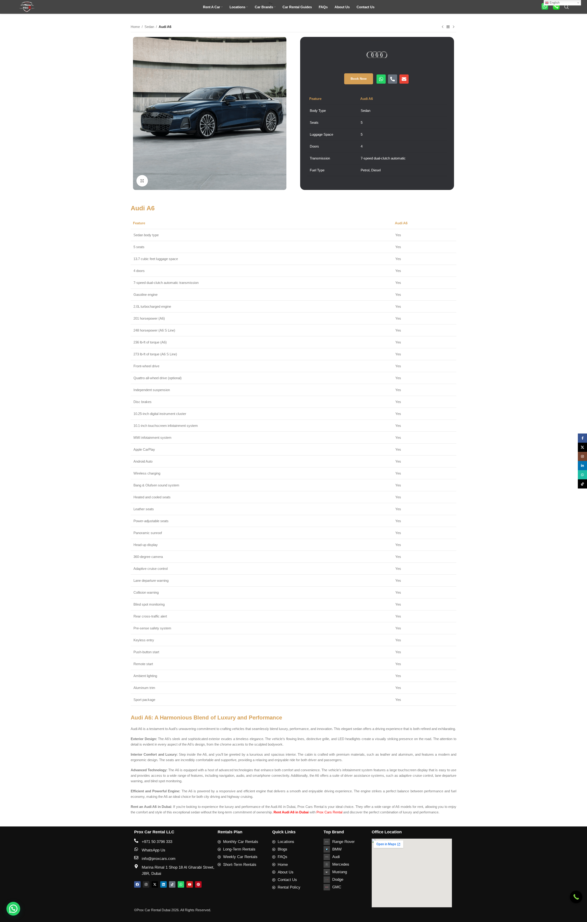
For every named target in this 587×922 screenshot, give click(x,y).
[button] (13, 909)
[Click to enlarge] (142, 181)
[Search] (566, 6)
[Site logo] (27, 6)
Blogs (282, 849)
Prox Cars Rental (329, 812)
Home (135, 27)
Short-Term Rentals (239, 864)
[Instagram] (146, 884)
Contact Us (287, 880)
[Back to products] (448, 27)
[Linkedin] (163, 884)
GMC (336, 887)
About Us (286, 872)
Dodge (337, 879)
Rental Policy (289, 887)
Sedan (149, 27)
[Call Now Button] (576, 897)
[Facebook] (137, 884)
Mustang (339, 872)
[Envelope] (404, 79)
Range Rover (343, 842)
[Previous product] (442, 27)
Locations (286, 842)
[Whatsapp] (381, 79)
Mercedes (340, 864)
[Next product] (453, 27)
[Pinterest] (198, 884)
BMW (337, 849)
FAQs (282, 857)
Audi (336, 857)
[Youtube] (189, 884)
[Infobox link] (544, 7)
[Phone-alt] (392, 79)
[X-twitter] (155, 884)
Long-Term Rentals (239, 849)
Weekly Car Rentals (240, 857)
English (554, 2)
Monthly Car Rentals (240, 842)
